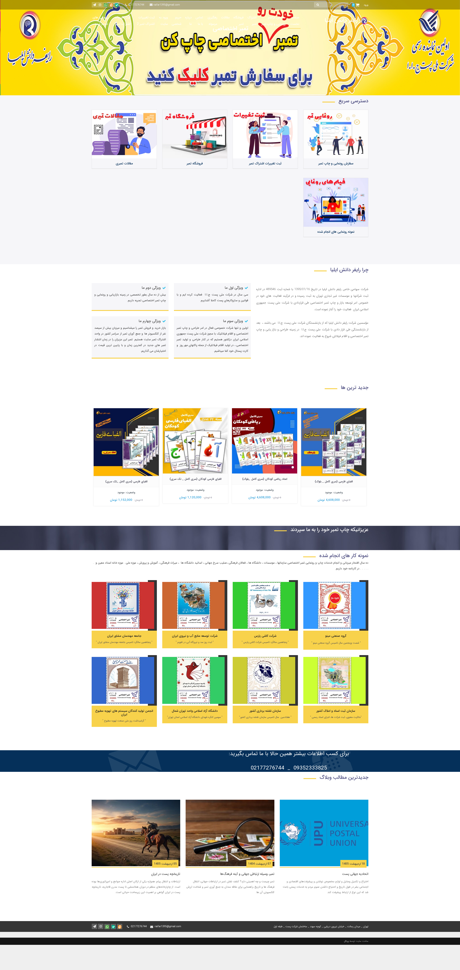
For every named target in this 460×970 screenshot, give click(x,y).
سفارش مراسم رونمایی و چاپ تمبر (273, 20)
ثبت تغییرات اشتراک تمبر (122, 20)
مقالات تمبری (124, 163)
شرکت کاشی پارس (265, 636)
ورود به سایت (163, 20)
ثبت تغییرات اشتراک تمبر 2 (146, 20)
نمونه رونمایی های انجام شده (335, 231)
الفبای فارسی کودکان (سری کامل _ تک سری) (265, 479)
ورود (366, 5)
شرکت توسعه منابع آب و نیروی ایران (194, 636)
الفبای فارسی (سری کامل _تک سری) (195, 481)
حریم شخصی (176, 20)
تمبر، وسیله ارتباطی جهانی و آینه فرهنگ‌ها (247, 873)
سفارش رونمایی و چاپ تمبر (335, 163)
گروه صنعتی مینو (335, 636)
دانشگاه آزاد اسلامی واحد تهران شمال (195, 711)
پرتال (346, 941)
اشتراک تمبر (252, 20)
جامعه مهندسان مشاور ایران (124, 636)
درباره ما (188, 20)
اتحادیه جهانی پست (355, 873)
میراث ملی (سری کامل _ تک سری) (126, 479)
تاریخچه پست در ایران (165, 873)
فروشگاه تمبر (238, 20)
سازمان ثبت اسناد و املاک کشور (335, 711)
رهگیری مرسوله (212, 20)
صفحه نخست (294, 20)
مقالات (225, 17)
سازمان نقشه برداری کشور (265, 711)
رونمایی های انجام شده (100, 20)
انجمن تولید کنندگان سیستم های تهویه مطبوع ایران (124, 713)
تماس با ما (199, 20)
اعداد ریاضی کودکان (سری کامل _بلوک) (333, 479)
